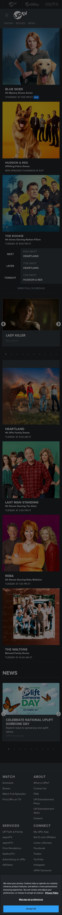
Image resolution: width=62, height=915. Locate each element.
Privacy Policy (51, 893)
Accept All (31, 908)
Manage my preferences (31, 899)
